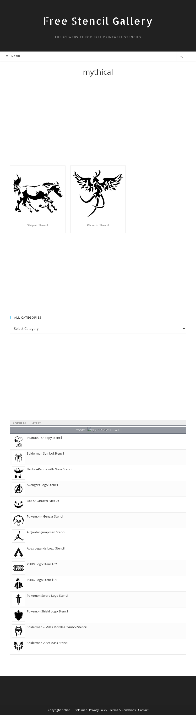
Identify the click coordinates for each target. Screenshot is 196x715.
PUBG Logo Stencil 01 (42, 580)
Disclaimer (79, 710)
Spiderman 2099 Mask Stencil (47, 643)
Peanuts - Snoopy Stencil (44, 437)
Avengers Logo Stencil (42, 485)
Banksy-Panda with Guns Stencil (49, 469)
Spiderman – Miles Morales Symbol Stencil (57, 627)
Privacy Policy (98, 710)
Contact (143, 710)
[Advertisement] (98, 130)
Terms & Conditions (122, 710)
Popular (20, 423)
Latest (36, 423)
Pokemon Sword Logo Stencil (47, 595)
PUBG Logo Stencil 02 (42, 564)
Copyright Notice (59, 710)
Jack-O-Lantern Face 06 (43, 500)
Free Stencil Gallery (98, 21)
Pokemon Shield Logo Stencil (47, 611)
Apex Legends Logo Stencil (46, 548)
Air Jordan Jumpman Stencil (46, 532)
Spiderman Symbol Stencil (45, 453)
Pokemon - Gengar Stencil (45, 516)
